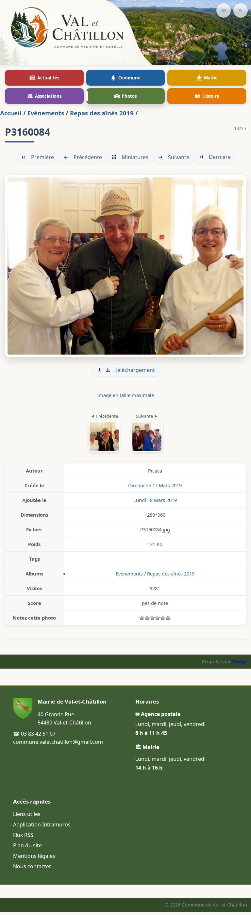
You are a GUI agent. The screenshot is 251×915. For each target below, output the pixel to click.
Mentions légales (34, 855)
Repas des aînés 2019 (102, 113)
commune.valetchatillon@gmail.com (58, 741)
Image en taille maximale (125, 395)
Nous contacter (32, 866)
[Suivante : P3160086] (125, 266)
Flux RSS (23, 835)
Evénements (45, 113)
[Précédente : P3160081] (104, 433)
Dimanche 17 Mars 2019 (155, 485)
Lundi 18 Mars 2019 (155, 500)
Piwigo (239, 661)
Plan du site (27, 845)
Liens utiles (27, 814)
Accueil (11, 113)
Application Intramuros (42, 824)
